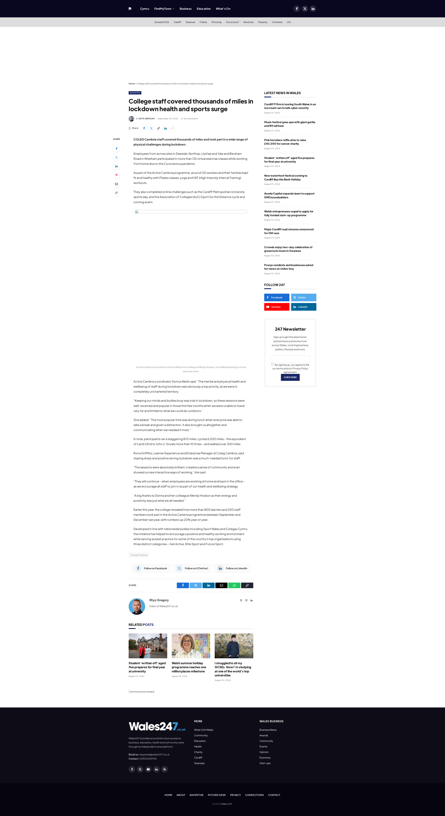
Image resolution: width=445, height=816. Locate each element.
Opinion (264, 751)
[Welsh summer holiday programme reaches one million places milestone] (191, 645)
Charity (203, 22)
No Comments (191, 118)
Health (198, 746)
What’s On (223, 8)
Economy (265, 757)
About (181, 795)
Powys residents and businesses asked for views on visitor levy (288, 266)
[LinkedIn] (116, 166)
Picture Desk (217, 795)
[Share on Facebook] (144, 128)
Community (201, 735)
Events (263, 746)
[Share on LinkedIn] (165, 128)
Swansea (190, 22)
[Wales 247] (130, 9)
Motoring (216, 22)
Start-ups (265, 763)
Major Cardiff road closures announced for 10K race (288, 230)
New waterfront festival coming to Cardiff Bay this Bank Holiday (286, 177)
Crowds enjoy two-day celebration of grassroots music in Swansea (288, 248)
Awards (264, 735)
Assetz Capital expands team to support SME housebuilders (289, 195)
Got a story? (232, 22)
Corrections (254, 795)
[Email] (116, 183)
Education (204, 8)
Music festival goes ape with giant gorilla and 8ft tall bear (289, 123)
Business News (268, 729)
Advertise (248, 22)
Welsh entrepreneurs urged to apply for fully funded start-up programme (288, 213)
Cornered (277, 22)
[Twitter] (116, 157)
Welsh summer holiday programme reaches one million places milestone (189, 667)
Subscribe (290, 377)
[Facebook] (116, 148)
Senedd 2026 (161, 22)
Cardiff (177, 22)
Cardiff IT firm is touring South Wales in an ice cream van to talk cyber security (290, 105)
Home (132, 83)
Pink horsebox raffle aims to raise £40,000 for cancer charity (285, 141)
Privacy (235, 795)
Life (289, 22)
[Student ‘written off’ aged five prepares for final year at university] (148, 645)
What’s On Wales (203, 729)
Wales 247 (226, 803)
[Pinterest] (116, 175)
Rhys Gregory (147, 118)
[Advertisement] (222, 54)
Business (186, 8)
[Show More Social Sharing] (172, 128)
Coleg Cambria (138, 555)
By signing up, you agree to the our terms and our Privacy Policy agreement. (290, 368)
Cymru (144, 8)
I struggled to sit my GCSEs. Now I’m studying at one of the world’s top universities (233, 669)
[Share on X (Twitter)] (151, 128)
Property (263, 22)
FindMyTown (163, 8)
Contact (274, 795)
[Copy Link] (158, 128)
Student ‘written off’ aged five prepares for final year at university (147, 667)
